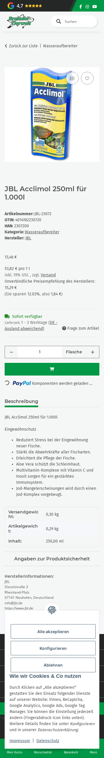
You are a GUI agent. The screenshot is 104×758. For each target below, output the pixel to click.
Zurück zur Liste (23, 46)
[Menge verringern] (11, 352)
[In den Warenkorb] (9, 64)
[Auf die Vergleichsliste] (72, 78)
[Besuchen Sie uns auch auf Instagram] (87, 6)
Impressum (20, 740)
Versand (48, 275)
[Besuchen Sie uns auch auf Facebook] (80, 6)
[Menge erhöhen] (92, 352)
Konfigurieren (53, 648)
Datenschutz (47, 740)
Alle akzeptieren (53, 631)
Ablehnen (53, 665)
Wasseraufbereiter (42, 232)
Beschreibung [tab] (21, 401)
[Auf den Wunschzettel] (87, 78)
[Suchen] (57, 21)
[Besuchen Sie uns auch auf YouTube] (94, 6)
